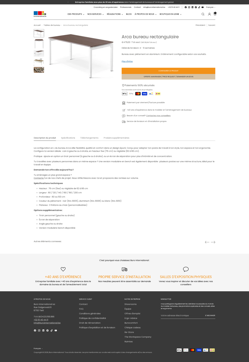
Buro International (56, 352)
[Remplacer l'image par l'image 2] (39, 44)
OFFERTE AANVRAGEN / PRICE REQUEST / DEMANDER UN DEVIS (168, 76)
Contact (83, 304)
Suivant (211, 25)
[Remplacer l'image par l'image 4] (39, 62)
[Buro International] (40, 14)
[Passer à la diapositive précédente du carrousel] (207, 242)
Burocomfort (131, 322)
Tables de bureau (52, 25)
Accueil (37, 25)
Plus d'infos (127, 61)
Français (209, 7)
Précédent (200, 25)
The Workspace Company (138, 336)
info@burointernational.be (47, 322)
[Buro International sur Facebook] (186, 7)
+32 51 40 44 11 (41, 319)
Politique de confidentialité (92, 318)
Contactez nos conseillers (158, 115)
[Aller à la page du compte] (208, 14)
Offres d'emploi (132, 313)
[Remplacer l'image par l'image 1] (39, 33)
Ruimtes (129, 341)
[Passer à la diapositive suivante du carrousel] (213, 242)
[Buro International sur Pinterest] (196, 7)
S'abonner (210, 315)
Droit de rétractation (90, 322)
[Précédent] (68, 2)
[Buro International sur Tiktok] (199, 7)
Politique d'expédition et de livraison (97, 327)
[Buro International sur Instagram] (189, 7)
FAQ (81, 308)
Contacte (39, 178)
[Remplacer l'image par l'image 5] (39, 70)
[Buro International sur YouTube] (202, 7)
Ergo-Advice (131, 318)
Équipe (128, 308)
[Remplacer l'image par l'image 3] (39, 53)
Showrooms (131, 304)
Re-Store (129, 332)
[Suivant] (181, 2)
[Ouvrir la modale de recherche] (203, 14)
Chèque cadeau (133, 327)
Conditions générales (90, 313)
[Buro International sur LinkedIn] (192, 7)
